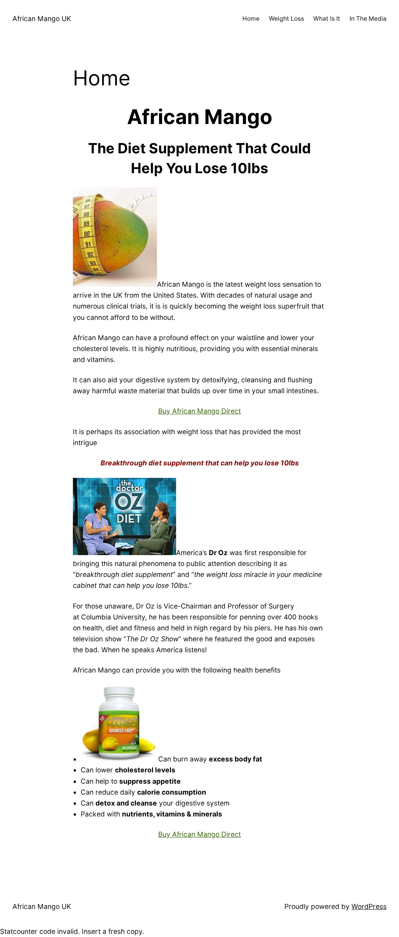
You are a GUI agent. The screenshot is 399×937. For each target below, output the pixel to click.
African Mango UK (41, 18)
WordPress (369, 906)
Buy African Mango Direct (199, 411)
